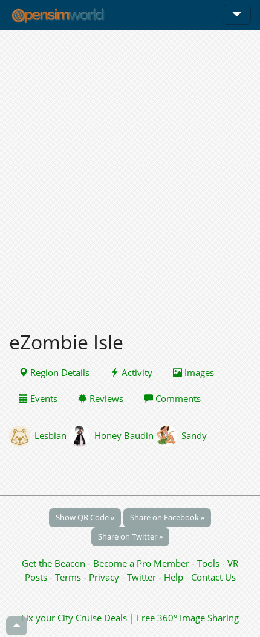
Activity (135, 372)
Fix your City (47, 618)
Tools (209, 563)
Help (173, 577)
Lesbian (50, 435)
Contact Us (213, 577)
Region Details (58, 372)
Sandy (194, 435)
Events (42, 398)
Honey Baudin (124, 435)
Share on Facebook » (167, 517)
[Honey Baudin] (81, 435)
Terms (69, 577)
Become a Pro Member (142, 563)
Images (198, 372)
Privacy (104, 577)
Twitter (141, 577)
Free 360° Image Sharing (188, 618)
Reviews (105, 398)
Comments (177, 398)
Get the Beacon (53, 563)
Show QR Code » (85, 517)
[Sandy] (168, 435)
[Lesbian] (21, 435)
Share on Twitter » (130, 536)
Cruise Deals (101, 618)
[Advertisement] (130, 174)
